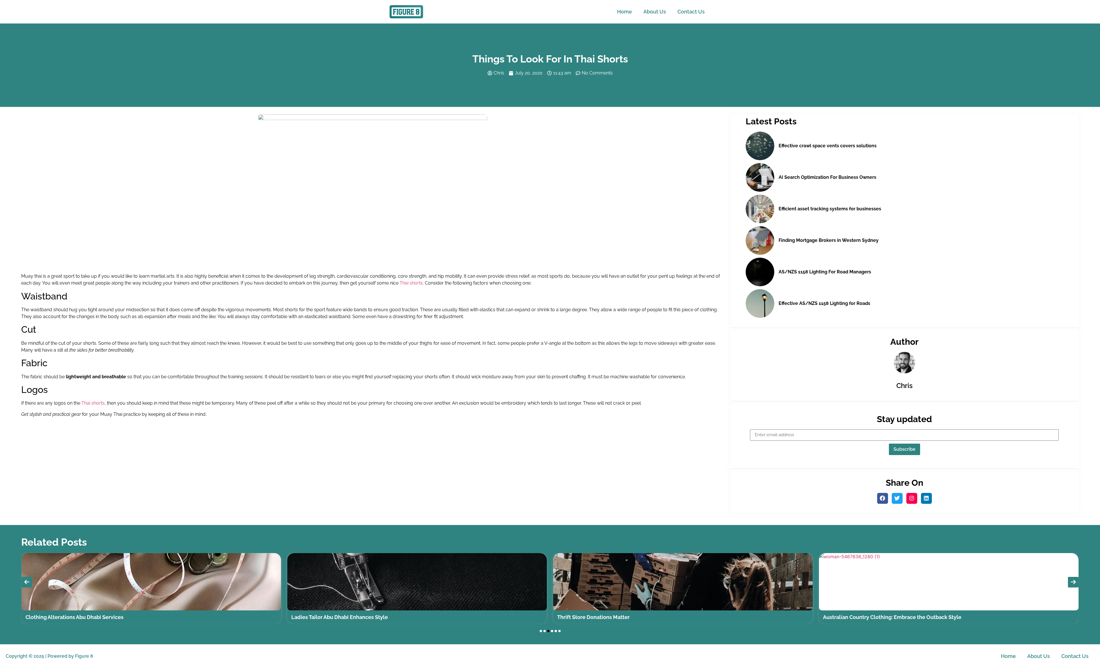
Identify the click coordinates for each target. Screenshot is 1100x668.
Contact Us (691, 12)
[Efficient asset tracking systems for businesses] (760, 209)
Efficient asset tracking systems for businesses (830, 208)
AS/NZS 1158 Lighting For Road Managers (825, 272)
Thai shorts (411, 283)
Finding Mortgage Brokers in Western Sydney (829, 240)
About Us (654, 12)
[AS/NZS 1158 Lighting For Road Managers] (760, 272)
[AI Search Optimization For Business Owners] (760, 177)
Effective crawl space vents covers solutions (828, 145)
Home (624, 12)
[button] (541, 631)
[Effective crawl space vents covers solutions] (760, 146)
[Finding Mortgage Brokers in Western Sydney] (760, 240)
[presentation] (26, 582)
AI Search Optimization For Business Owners (827, 177)
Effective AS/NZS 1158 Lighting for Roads (824, 303)
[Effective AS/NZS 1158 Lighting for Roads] (760, 303)
